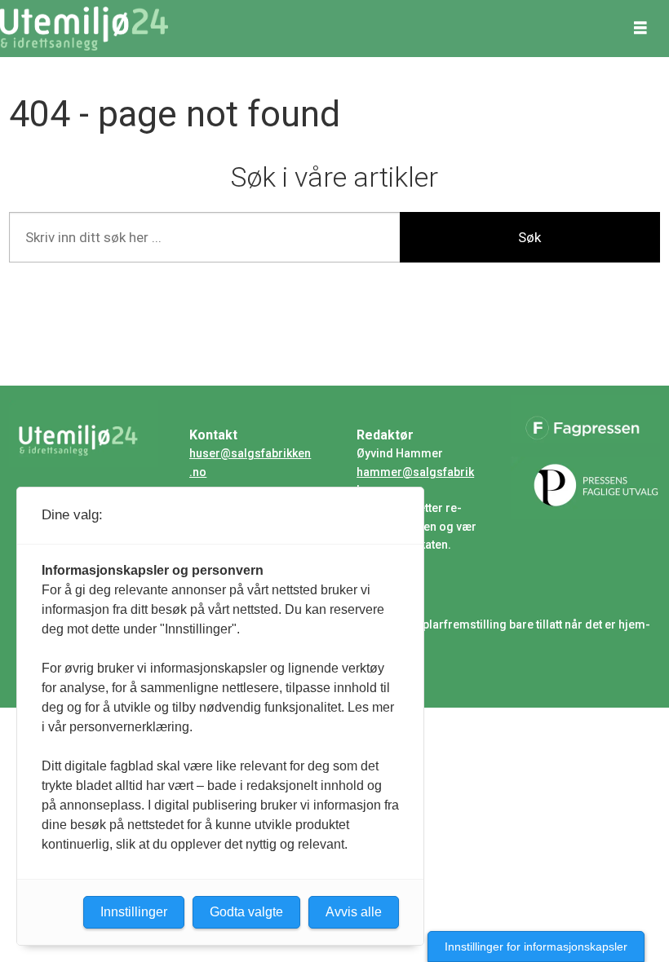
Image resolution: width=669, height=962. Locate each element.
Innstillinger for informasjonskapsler (536, 946)
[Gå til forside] (84, 29)
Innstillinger (133, 912)
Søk (529, 237)
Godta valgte (246, 912)
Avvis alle (354, 912)
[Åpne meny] (640, 28)
